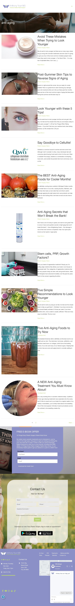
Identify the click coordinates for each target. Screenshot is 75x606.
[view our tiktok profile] (9, 559)
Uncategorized (42, 335)
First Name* (20, 451)
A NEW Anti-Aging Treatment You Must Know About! (55, 385)
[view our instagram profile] (5, 559)
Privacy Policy (40, 515)
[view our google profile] (7, 559)
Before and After (64, 553)
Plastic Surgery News (44, 47)
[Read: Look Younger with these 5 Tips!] (19, 118)
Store (40, 555)
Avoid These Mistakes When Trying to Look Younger (52, 40)
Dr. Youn (41, 553)
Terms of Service (48, 515)
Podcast (47, 555)
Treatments (55, 553)
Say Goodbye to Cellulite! (54, 142)
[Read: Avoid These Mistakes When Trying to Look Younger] (19, 46)
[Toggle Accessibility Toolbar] (3, 597)
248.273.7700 (6, 572)
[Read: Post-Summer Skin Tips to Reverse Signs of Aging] (19, 83)
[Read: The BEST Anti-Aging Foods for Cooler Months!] (19, 185)
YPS (48, 553)
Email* (19, 458)
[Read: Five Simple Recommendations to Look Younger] (19, 300)
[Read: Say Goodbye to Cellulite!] (19, 154)
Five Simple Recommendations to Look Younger (55, 294)
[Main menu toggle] (72, 6)
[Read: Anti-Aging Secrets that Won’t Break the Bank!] (19, 228)
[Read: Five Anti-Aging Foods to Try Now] (19, 350)
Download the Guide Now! (26, 466)
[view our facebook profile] (2, 559)
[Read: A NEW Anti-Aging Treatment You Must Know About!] (19, 398)
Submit (37, 519)
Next (71, 423)
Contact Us (63, 555)
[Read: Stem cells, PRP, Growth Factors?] (19, 264)
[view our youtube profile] (4, 559)
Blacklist (54, 555)
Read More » (41, 65)
